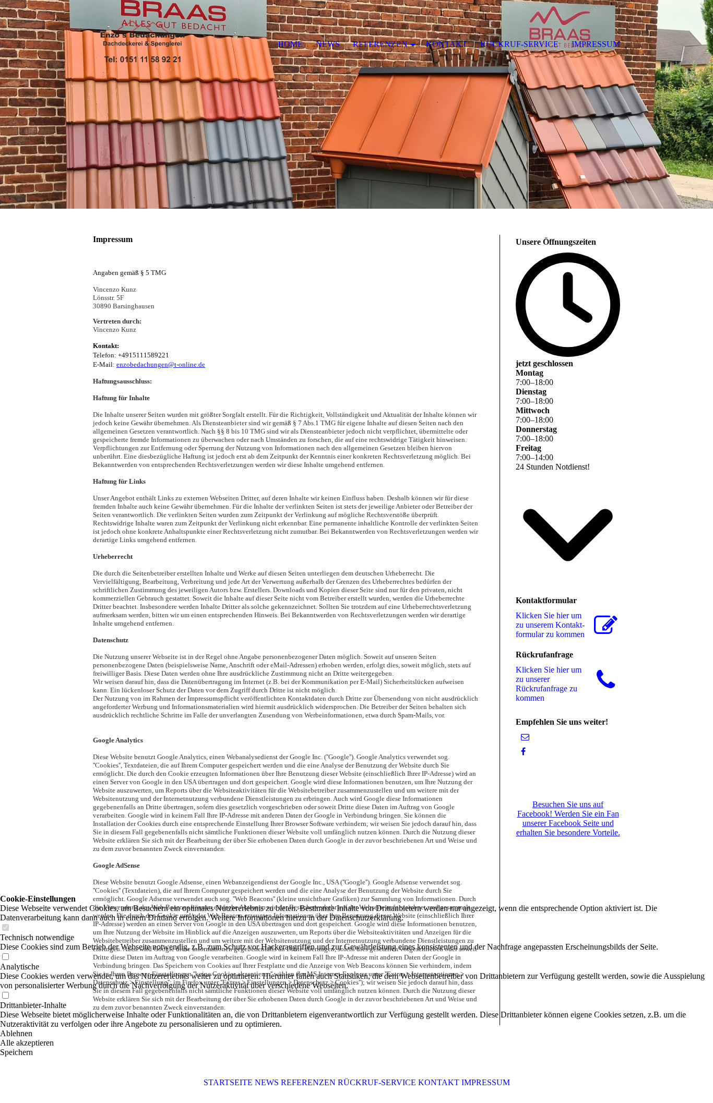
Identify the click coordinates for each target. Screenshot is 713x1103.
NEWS (267, 1082)
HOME (290, 44)
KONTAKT (438, 1082)
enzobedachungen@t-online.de (160, 364)
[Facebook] (523, 751)
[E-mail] (525, 737)
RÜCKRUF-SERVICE (377, 1082)
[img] (356, 104)
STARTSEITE (228, 1082)
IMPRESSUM (485, 1082)
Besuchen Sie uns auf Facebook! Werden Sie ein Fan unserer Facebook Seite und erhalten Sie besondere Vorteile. (568, 818)
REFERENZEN (308, 1082)
